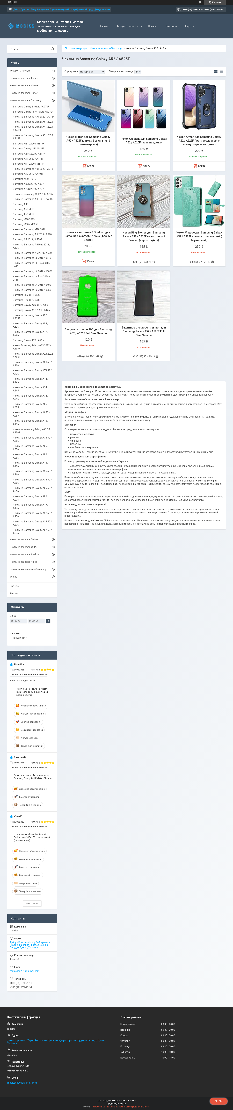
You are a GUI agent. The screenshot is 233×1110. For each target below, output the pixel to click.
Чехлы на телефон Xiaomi (24, 78)
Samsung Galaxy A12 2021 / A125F (32, 310)
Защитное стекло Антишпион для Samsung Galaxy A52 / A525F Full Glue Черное (144, 331)
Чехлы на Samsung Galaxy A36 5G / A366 (32, 481)
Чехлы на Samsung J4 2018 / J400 (32, 284)
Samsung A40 (20, 204)
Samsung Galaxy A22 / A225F (29, 340)
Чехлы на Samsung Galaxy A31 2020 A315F (33, 137)
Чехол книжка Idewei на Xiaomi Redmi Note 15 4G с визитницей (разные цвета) (32, 692)
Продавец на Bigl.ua (116, 1103)
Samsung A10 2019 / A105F (28, 173)
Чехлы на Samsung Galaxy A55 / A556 (30, 448)
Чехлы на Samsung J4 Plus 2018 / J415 (31, 278)
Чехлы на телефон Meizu (24, 539)
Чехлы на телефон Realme (24, 554)
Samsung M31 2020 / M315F (28, 143)
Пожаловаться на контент (104, 1107)
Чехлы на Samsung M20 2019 (29, 229)
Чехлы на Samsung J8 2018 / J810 (32, 258)
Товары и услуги (78, 48)
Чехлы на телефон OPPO (24, 547)
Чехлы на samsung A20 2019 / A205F (33, 194)
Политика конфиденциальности (134, 1107)
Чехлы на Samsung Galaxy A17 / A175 (30, 506)
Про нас (152, 26)
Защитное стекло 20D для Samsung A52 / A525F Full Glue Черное (88, 331)
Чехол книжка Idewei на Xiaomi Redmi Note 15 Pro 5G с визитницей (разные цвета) (32, 837)
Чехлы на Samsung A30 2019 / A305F (33, 199)
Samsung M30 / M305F (25, 224)
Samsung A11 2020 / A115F (28, 158)
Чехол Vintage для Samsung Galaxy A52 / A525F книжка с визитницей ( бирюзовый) (199, 236)
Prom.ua (132, 1100)
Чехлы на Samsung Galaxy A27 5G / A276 (32, 515)
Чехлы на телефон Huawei (24, 85)
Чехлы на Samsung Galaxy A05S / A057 (31, 414)
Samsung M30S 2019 (24, 179)
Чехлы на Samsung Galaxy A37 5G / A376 (32, 523)
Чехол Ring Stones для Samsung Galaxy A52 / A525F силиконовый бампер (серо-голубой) (143, 236)
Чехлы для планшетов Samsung (28, 569)
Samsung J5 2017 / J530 (26, 295)
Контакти (171, 26)
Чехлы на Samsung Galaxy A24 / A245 (30, 389)
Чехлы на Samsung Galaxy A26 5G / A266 (32, 473)
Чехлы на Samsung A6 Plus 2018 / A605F (31, 246)
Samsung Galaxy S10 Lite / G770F (31, 106)
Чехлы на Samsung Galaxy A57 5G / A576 (32, 532)
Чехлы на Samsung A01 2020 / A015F (33, 168)
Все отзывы (32, 903)
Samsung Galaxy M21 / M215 (29, 148)
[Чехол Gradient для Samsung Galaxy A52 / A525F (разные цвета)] (143, 106)
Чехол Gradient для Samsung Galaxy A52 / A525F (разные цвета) (143, 140)
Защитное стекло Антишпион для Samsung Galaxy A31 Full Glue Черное (33, 776)
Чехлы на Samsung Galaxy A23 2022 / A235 (33, 355)
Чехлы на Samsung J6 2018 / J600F (32, 271)
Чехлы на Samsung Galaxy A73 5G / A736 (32, 372)
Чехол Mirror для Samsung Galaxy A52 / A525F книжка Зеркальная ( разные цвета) (88, 140)
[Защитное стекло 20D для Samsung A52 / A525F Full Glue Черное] (88, 297)
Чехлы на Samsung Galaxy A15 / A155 (30, 422)
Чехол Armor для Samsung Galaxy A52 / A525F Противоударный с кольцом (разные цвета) (199, 140)
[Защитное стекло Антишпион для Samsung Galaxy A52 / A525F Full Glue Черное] (143, 297)
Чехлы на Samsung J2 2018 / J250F (32, 290)
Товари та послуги (127, 26)
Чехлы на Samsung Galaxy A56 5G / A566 (32, 490)
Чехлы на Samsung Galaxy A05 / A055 (30, 406)
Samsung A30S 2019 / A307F (29, 183)
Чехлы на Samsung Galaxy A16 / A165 (30, 464)
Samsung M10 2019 (24, 219)
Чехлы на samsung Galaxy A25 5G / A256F (32, 431)
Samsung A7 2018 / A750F (27, 239)
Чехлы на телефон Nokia (23, 561)
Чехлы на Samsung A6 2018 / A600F (33, 253)
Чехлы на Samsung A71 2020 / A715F (33, 116)
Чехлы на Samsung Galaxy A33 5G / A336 (32, 364)
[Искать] (53, 49)
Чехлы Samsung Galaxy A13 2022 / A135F (32, 347)
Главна (104, 26)
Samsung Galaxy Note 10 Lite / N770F (33, 111)
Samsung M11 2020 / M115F (28, 163)
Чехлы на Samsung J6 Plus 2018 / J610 (31, 265)
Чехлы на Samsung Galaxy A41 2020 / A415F (33, 128)
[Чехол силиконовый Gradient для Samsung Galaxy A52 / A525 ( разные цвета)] (88, 201)
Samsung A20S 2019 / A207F (29, 189)
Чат (221, 1101)
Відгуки (14, 593)
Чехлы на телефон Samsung (106, 48)
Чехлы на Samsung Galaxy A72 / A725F (30, 334)
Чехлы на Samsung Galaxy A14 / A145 (30, 380)
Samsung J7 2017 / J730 (26, 300)
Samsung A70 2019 (23, 214)
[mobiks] (21, 26)
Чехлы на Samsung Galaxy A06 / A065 (30, 456)
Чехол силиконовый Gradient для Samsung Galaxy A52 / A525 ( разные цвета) (88, 236)
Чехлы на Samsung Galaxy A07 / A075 (30, 498)
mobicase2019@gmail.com (24, 971)
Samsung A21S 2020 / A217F (29, 153)
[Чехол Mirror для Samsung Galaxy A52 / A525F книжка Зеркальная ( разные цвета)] (88, 106)
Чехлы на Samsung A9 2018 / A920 (32, 234)
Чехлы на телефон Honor (24, 93)
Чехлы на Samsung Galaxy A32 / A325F (30, 317)
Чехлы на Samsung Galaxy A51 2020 (33, 121)
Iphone (13, 576)
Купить (90, 166)
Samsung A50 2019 (23, 209)
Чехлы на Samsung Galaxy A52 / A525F (30, 325)
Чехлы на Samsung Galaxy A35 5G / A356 (32, 439)
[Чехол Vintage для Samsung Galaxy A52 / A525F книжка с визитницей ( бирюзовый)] (199, 201)
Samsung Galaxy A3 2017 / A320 (30, 305)
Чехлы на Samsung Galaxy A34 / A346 (30, 397)
